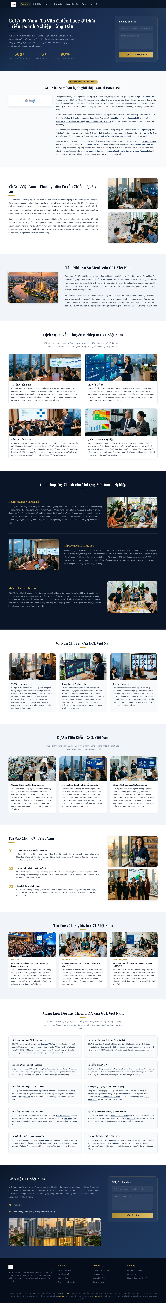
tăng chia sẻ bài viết (74, 121)
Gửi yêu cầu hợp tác (136, 55)
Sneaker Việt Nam (63, 1115)
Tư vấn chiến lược (64, 1270)
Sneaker (67, 1118)
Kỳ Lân (72, 1143)
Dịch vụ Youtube (107, 136)
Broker (114, 1143)
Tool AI (97, 1296)
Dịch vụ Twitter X (147, 133)
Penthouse (131, 1118)
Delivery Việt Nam (43, 1069)
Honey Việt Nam (118, 1044)
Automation (127, 1094)
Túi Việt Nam (116, 1069)
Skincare (30, 1050)
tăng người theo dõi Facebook (98, 121)
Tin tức (84, 4)
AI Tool (61, 1296)
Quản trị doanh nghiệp (66, 1282)
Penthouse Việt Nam (119, 1115)
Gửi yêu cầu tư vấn (134, 1270)
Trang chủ (25, 4)
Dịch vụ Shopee (137, 144)
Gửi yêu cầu (132, 1215)
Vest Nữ (27, 1096)
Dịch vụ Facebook (78, 118)
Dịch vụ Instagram (140, 130)
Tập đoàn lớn (98, 1274)
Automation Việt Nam (96, 1094)
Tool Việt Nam (65, 1293)
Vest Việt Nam (47, 1091)
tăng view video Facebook (137, 151)
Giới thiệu (37, 4)
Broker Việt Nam (109, 1140)
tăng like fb (116, 118)
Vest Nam (69, 1094)
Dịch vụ (47, 4)
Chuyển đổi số (63, 1274)
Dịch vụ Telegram (88, 144)
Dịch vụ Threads (149, 141)
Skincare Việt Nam (48, 1044)
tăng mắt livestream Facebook (110, 151)
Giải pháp (58, 4)
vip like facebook (129, 118)
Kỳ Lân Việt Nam (45, 1140)
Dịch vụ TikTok (96, 133)
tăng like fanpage (88, 151)
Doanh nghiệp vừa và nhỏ (102, 1270)
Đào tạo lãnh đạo (64, 1278)
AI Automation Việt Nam (110, 1096)
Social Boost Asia (146, 97)
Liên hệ (94, 4)
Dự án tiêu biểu (72, 4)
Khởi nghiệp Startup (100, 1278)
